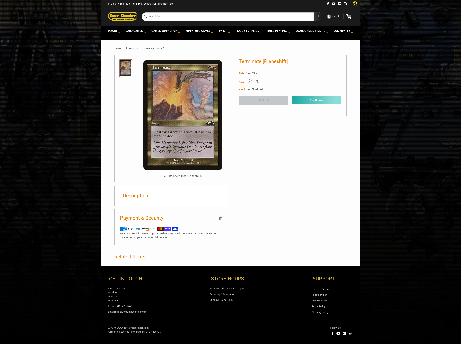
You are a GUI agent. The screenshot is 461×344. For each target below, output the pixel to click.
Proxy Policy (318, 306)
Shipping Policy (320, 312)
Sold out (263, 100)
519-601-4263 (124, 306)
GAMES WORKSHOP (164, 32)
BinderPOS (155, 331)
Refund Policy (319, 294)
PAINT (223, 32)
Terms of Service (321, 289)
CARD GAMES (134, 32)
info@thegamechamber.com (131, 311)
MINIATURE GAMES (198, 32)
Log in (336, 16)
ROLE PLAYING (277, 32)
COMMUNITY (342, 32)
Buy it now (316, 100)
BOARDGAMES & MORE (310, 32)
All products (131, 48)
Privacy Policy (319, 300)
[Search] (318, 16)
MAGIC (112, 32)
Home (117, 48)
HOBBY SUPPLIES (247, 32)
